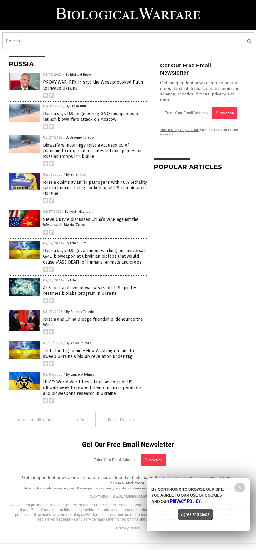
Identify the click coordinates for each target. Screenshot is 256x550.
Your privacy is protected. (179, 130)
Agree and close (195, 514)
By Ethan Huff (76, 106)
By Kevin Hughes (77, 212)
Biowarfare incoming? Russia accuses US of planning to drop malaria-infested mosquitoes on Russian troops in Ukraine (92, 151)
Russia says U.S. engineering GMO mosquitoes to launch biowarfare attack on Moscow (91, 116)
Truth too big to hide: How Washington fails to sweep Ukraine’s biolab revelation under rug (88, 353)
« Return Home (35, 419)
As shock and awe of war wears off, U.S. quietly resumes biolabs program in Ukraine (89, 290)
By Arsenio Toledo (80, 137)
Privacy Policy (128, 528)
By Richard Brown (79, 75)
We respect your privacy (96, 488)
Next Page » (121, 419)
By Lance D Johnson (81, 374)
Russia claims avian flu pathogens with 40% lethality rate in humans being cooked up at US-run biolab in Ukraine (95, 188)
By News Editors (78, 343)
